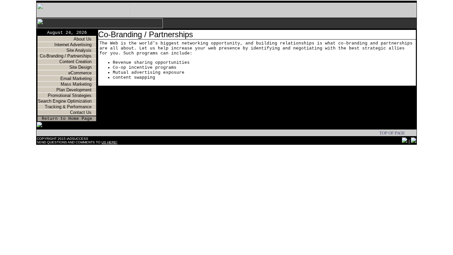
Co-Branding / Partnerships (66, 55)
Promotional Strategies (70, 95)
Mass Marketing (77, 84)
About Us (83, 39)
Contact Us (81, 112)
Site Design (80, 67)
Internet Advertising (73, 44)
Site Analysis (79, 50)
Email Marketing (76, 78)
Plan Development (74, 89)
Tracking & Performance (68, 106)
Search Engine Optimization (65, 101)
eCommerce (80, 72)
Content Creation (75, 61)
